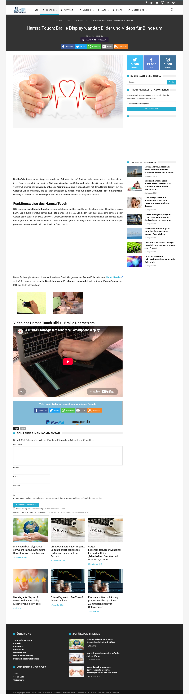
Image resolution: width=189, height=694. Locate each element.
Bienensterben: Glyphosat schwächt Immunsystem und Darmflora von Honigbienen (29, 550)
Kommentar (18, 444)
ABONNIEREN (151, 109)
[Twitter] (151, 2)
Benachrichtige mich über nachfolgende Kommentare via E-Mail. (40, 509)
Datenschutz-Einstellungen (26, 658)
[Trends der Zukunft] (20, 9)
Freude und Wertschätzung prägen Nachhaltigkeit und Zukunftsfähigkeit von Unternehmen (103, 602)
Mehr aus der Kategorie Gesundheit (69, 512)
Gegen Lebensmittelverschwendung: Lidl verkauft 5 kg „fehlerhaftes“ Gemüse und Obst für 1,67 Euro (104, 553)
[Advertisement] (68, 152)
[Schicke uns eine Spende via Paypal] (55, 421)
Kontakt (17, 643)
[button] (68, 46)
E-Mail (16, 476)
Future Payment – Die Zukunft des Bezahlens (67, 599)
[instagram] (162, 2)
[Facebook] (146, 2)
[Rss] (168, 2)
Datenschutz (19, 652)
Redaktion (18, 646)
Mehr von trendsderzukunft (30, 512)
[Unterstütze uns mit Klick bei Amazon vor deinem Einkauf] (81, 421)
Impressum (18, 649)
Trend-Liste (18, 676)
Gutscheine (18, 680)
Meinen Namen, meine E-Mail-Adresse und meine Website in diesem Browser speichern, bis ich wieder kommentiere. (57, 498)
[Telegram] (173, 2)
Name (16, 468)
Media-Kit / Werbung (23, 655)
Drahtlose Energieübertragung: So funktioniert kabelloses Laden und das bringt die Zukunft (68, 551)
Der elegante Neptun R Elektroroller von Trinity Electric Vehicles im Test (27, 600)
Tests (15, 673)
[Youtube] (157, 2)
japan (23, 428)
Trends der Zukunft (22, 640)
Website (16, 485)
